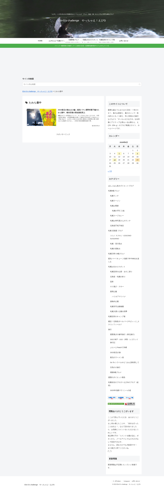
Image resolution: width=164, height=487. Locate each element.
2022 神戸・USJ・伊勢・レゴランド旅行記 (124, 341)
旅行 (110, 329)
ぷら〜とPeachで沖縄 (118, 347)
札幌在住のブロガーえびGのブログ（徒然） (123, 383)
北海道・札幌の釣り (117, 277)
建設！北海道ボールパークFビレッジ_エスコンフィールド (123, 322)
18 (115, 160)
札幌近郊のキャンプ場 (116, 316)
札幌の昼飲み (115, 249)
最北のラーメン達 (117, 357)
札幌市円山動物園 (117, 306)
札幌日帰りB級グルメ (116, 254)
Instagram (127, 481)
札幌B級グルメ (114, 191)
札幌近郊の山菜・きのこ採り (121, 272)
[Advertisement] (82, 62)
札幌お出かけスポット (116, 267)
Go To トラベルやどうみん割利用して (124, 362)
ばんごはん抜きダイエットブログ (121, 186)
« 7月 (110, 171)
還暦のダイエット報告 (116, 377)
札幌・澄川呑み (116, 244)
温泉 (112, 282)
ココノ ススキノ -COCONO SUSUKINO (120, 237)
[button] (139, 84)
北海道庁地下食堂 (117, 226)
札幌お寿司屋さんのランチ (120, 221)
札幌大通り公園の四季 (118, 311)
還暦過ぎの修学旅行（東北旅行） (123, 334)
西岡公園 (113, 292)
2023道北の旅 (115, 352)
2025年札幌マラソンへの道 (120, 390)
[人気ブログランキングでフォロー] (116, 404)
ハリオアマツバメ (119, 296)
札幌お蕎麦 (114, 206)
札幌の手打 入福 (118, 211)
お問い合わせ (136, 481)
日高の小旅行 (115, 367)
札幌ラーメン (115, 201)
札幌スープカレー (117, 216)
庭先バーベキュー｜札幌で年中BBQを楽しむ (123, 260)
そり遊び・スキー (117, 286)
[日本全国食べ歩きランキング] (130, 404)
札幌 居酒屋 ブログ (115, 231)
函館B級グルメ (115, 372)
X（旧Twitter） (117, 481)
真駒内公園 (114, 301)
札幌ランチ (114, 196)
